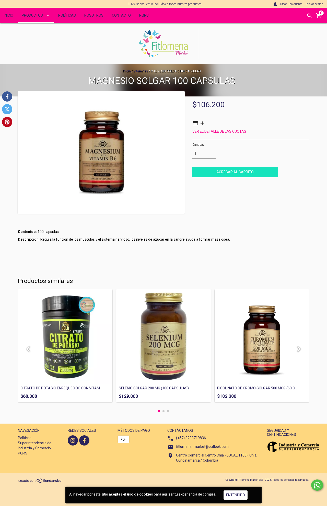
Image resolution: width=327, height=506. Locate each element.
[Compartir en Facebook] (7, 96)
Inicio (8, 15)
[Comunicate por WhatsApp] (317, 485)
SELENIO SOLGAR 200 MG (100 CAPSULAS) (154, 388)
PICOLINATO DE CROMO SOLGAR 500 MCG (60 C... (257, 388)
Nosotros (93, 15)
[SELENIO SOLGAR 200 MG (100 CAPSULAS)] (163, 336)
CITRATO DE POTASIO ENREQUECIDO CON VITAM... (61, 388)
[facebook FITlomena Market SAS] (84, 440)
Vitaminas (140, 71)
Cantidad (198, 144)
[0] (318, 18)
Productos (33, 15)
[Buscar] (309, 15)
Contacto (121, 15)
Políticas (67, 15)
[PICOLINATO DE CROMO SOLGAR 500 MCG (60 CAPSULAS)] (262, 336)
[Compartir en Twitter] (7, 109)
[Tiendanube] (40, 482)
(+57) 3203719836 (191, 438)
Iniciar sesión (314, 4)
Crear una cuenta (291, 4)
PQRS (144, 15)
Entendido (235, 495)
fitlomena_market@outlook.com (202, 447)
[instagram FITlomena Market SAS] (73, 440)
